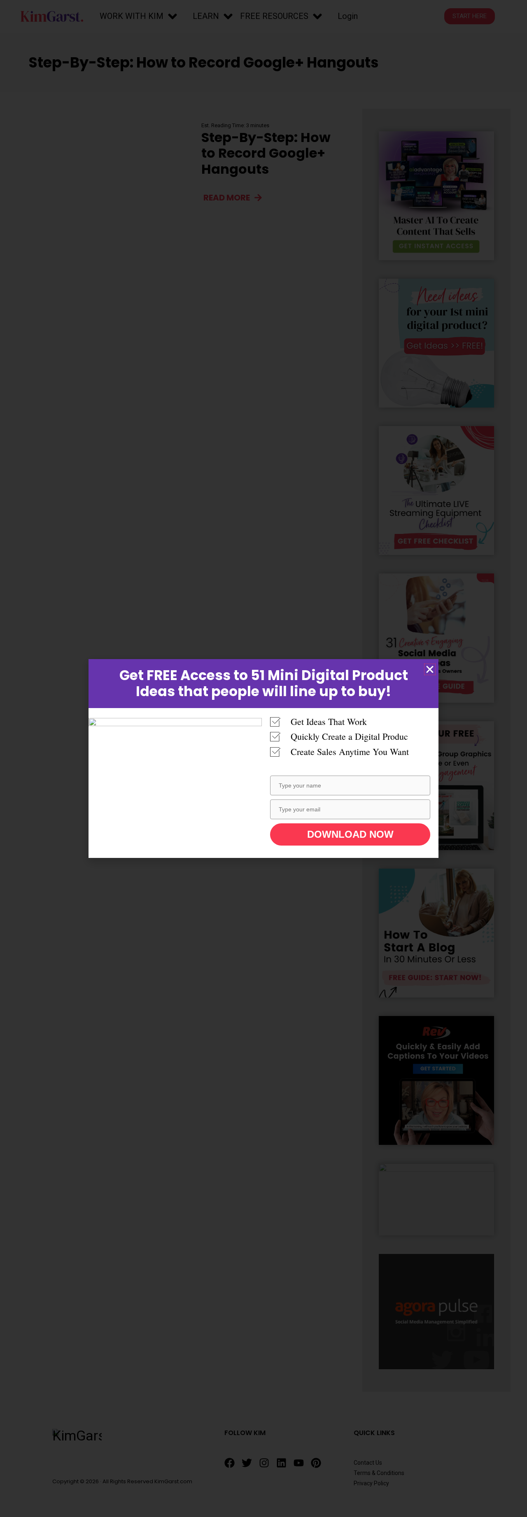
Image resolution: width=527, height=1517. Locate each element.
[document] (263, 758)
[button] (430, 669)
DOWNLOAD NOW (350, 834)
